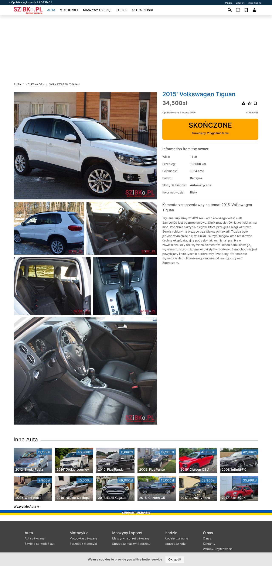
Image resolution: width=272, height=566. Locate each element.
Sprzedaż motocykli (83, 543)
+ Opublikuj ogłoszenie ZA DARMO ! (30, 2)
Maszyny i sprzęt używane (130, 538)
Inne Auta (26, 439)
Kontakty (209, 543)
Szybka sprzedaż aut (40, 543)
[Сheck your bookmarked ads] (246, 10)
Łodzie (121, 10)
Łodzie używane (176, 538)
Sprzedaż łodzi (175, 543)
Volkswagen (35, 84)
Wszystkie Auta (25, 506)
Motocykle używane (83, 538)
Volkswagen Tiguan (64, 84)
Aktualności (142, 10)
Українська (254, 2)
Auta (51, 10)
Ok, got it (174, 559)
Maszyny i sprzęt (97, 10)
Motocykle (69, 10)
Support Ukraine (136, 512)
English (240, 2)
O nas (208, 533)
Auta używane (34, 538)
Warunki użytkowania (217, 549)
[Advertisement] (136, 50)
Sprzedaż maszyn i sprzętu (131, 543)
